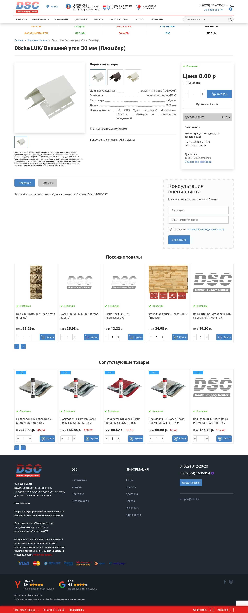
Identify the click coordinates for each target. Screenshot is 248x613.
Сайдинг (80, 26)
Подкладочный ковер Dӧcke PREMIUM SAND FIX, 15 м (78, 420)
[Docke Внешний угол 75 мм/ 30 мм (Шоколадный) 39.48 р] (115, 77)
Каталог (21, 19)
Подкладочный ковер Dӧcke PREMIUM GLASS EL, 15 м (122, 420)
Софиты (124, 33)
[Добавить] (202, 94)
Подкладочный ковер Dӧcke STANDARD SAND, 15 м (34, 420)
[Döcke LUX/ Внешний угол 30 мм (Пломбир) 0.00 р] (98, 77)
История (77, 487)
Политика (78, 494)
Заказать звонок (213, 9)
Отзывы (48, 183)
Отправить (179, 239)
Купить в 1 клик (207, 104)
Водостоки (124, 26)
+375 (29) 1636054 (195, 473)
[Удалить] (185, 94)
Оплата (98, 19)
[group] (20, 142)
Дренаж (80, 33)
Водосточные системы (104, 139)
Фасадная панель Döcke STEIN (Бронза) (168, 315)
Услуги (140, 19)
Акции (129, 480)
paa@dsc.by (191, 499)
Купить (50, 337)
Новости (131, 487)
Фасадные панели (36, 33)
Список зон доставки (198, 161)
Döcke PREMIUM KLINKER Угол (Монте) (79, 315)
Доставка (81, 19)
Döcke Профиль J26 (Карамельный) (117, 315)
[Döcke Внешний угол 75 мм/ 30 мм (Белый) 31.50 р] (133, 77)
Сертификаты (80, 501)
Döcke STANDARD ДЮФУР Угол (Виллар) (35, 315)
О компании (39, 19)
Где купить (132, 507)
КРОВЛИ (36, 26)
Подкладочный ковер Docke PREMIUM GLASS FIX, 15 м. (210, 420)
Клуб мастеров (119, 19)
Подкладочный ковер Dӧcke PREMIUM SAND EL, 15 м (166, 420)
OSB (168, 33)
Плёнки (212, 33)
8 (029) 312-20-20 (194, 466)
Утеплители (168, 26)
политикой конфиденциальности (206, 229)
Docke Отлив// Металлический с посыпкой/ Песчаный (212, 315)
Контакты (157, 19)
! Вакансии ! (61, 19)
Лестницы (211, 26)
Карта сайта (133, 514)
